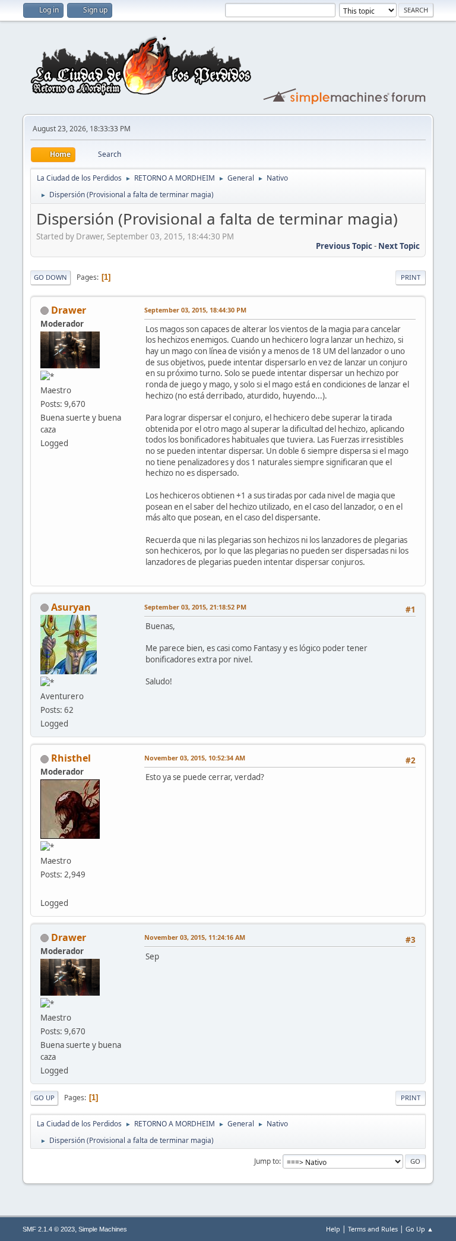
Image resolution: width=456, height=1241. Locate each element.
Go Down (50, 277)
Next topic (399, 246)
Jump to (266, 1161)
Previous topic (344, 246)
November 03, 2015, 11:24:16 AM (194, 937)
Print (410, 277)
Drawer (68, 310)
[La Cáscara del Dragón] (45, 888)
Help (333, 1228)
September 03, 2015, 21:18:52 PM (195, 606)
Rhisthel (71, 758)
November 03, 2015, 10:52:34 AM (194, 757)
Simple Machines (102, 1229)
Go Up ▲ (419, 1228)
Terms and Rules (373, 1228)
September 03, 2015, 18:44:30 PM (195, 309)
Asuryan (71, 607)
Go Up (44, 1097)
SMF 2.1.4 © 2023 (49, 1229)
